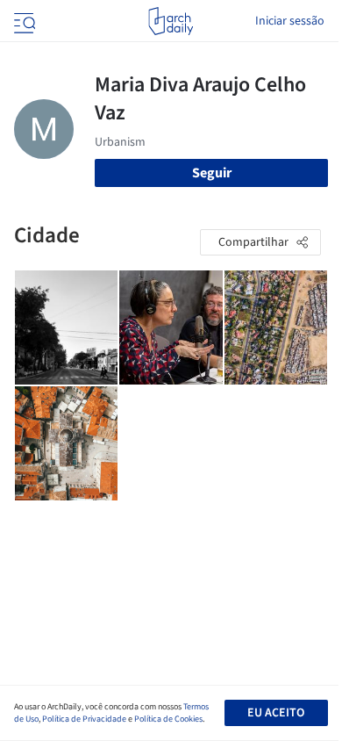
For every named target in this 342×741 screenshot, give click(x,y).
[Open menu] (23, 21)
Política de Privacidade (84, 719)
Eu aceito (275, 713)
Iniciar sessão (289, 21)
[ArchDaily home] (170, 21)
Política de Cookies (168, 719)
